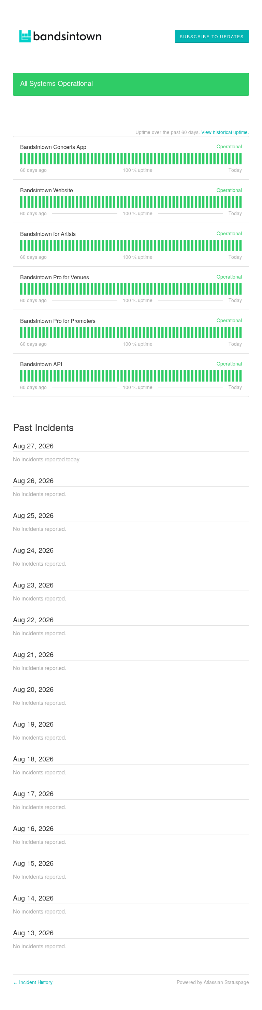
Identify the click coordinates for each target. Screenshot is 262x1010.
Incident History (33, 982)
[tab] (21, 158)
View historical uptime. (225, 132)
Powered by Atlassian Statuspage (213, 982)
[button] (212, 36)
